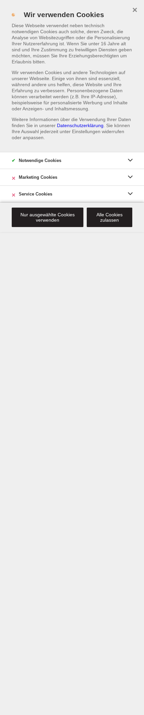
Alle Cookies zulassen (109, 217)
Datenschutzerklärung (80, 125)
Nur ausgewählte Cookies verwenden (47, 217)
